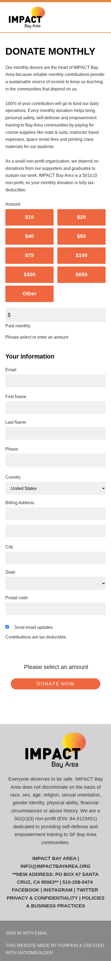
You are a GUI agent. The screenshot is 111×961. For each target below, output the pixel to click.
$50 (81, 236)
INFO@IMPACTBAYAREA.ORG (55, 866)
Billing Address (19, 502)
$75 (29, 255)
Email (10, 369)
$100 (82, 255)
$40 (29, 236)
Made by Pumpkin (57, 945)
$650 (82, 274)
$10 (29, 217)
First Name (15, 396)
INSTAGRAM (57, 890)
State (10, 572)
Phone (11, 449)
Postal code (16, 597)
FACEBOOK (25, 890)
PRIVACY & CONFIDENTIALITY (42, 898)
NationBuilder (35, 952)
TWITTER (87, 890)
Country (12, 477)
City (9, 546)
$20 (81, 217)
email (41, 933)
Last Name (15, 422)
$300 (30, 274)
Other (29, 293)
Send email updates (33, 627)
